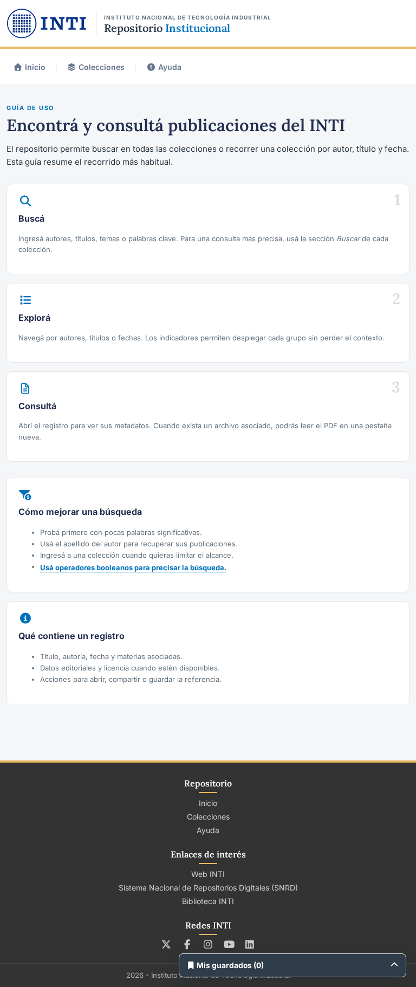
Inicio (35, 67)
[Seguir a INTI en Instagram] (208, 944)
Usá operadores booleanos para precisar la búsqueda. (133, 567)
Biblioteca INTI (208, 901)
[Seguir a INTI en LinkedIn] (250, 944)
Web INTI (208, 874)
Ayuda (169, 67)
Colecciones (102, 67)
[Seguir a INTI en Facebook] (187, 944)
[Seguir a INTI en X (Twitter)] (166, 944)
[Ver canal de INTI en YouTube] (229, 944)
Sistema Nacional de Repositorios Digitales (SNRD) (208, 887)
